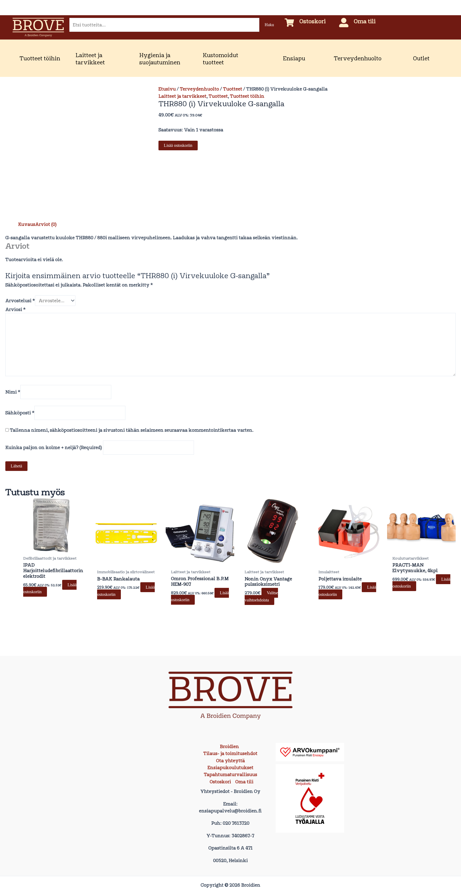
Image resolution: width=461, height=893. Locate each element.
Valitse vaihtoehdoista (261, 596)
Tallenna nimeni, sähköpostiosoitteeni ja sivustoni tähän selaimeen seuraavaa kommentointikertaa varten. (132, 430)
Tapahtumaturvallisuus (230, 774)
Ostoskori (312, 21)
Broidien (229, 746)
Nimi (12, 392)
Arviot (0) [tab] (46, 224)
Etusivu (167, 89)
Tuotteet (232, 89)
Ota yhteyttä (230, 761)
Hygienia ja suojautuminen (159, 59)
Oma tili (365, 21)
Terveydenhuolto (357, 58)
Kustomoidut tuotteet (220, 59)
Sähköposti (19, 413)
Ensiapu (294, 58)
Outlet (421, 58)
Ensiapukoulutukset (230, 767)
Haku (269, 24)
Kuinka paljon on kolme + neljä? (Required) (53, 447)
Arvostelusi (20, 301)
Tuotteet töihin (39, 58)
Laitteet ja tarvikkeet (90, 59)
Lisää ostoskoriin (178, 145)
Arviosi (15, 309)
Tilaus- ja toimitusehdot (230, 753)
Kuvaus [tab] (26, 224)
